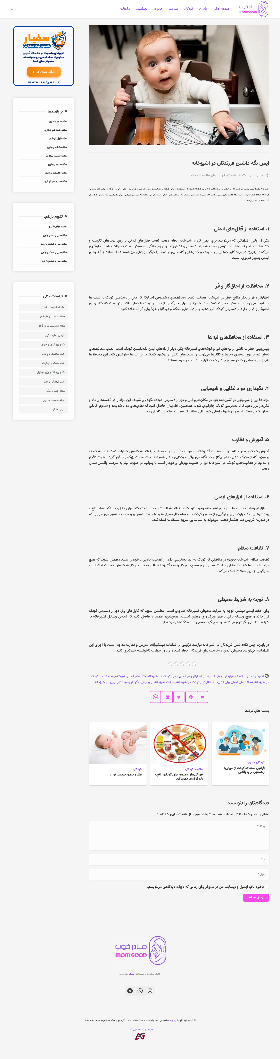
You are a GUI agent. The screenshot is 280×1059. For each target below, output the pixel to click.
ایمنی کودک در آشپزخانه (162, 676)
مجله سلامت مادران (54, 400)
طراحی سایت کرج (55, 335)
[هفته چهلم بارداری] (43, 227)
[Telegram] (130, 991)
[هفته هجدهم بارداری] (43, 130)
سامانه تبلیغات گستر (53, 307)
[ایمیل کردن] (202, 697)
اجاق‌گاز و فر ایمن (191, 676)
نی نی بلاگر (59, 409)
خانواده (235, 175)
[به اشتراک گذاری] (190, 697)
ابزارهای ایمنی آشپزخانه (219, 676)
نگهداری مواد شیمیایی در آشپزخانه (116, 682)
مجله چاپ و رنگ (55, 391)
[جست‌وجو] (12, 9)
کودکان (225, 175)
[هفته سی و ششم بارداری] (43, 261)
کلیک (132, 974)
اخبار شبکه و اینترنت (53, 363)
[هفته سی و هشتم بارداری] (43, 244)
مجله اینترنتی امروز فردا (52, 325)
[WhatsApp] (140, 991)
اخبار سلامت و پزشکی (53, 354)
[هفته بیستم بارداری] (43, 156)
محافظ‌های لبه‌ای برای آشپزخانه (233, 682)
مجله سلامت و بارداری (52, 316)
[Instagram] (150, 990)
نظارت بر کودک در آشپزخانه (193, 682)
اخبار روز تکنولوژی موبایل (51, 372)
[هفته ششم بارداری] (43, 148)
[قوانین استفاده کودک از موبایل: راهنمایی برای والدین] (240, 725)
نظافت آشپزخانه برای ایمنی (157, 682)
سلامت (199, 769)
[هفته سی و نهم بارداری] (43, 236)
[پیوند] (253, 9)
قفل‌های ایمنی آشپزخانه (130, 676)
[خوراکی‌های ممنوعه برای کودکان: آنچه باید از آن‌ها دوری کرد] (179, 725)
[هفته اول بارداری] (43, 139)
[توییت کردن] (178, 697)
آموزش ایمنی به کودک (249, 676)
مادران (251, 762)
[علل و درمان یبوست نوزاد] (118, 725)
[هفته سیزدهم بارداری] (43, 182)
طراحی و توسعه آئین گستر (140, 1030)
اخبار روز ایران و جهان (53, 344)
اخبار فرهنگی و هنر (54, 381)
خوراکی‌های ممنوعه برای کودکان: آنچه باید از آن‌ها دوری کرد (179, 776)
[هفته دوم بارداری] (43, 122)
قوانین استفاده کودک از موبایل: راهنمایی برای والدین (244, 770)
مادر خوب (174, 1020)
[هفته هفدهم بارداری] (43, 173)
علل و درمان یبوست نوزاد (126, 774)
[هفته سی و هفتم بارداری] (43, 253)
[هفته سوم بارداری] (43, 165)
